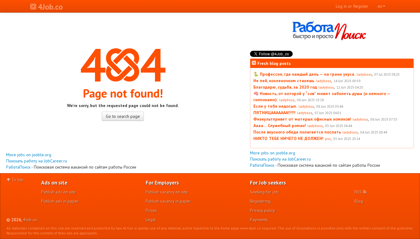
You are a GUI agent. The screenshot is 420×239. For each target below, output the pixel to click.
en (380, 6)
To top (17, 179)
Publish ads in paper (60, 201)
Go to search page (123, 116)
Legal (151, 219)
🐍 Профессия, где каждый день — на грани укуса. (304, 74)
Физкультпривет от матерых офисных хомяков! (302, 119)
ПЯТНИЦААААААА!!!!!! (274, 112)
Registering (260, 201)
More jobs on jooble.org (28, 154)
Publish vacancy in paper (168, 201)
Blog (359, 201)
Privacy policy (262, 210)
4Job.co (30, 219)
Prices (151, 210)
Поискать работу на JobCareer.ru (36, 161)
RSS (359, 192)
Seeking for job (264, 192)
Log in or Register (352, 6)
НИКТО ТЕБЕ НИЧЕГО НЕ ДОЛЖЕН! (288, 138)
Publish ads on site (58, 192)
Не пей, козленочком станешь (283, 80)
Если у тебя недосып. (275, 106)
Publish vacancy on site (167, 192)
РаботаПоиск (18, 167)
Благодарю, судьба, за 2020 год (285, 87)
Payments (259, 219)
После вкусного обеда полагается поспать (297, 132)
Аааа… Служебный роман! (279, 125)
